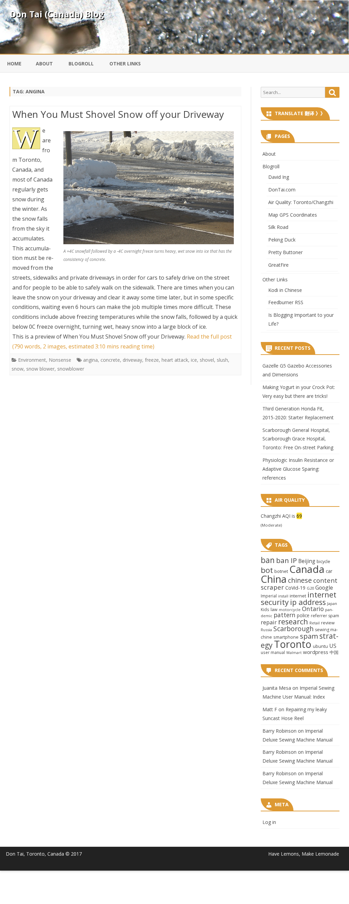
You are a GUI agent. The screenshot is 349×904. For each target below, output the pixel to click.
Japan (332, 603)
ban (268, 560)
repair (269, 622)
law (274, 609)
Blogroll (81, 63)
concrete (110, 360)
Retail (314, 622)
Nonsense (60, 360)
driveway (132, 360)
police (303, 615)
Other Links (125, 63)
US (332, 646)
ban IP (286, 560)
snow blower (40, 368)
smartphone (286, 637)
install (283, 596)
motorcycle (290, 609)
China (274, 579)
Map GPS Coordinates (292, 215)
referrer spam (325, 616)
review (328, 623)
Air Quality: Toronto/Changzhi (300, 202)
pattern (284, 615)
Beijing (306, 561)
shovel (207, 360)
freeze (152, 360)
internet (298, 596)
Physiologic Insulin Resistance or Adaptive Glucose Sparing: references (298, 469)
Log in (269, 822)
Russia (266, 629)
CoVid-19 (295, 588)
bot (267, 570)
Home (14, 63)
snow (18, 368)
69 (299, 516)
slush (222, 360)
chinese (300, 580)
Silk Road (278, 227)
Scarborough (293, 628)
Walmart (294, 652)
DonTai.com (281, 189)
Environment (32, 360)
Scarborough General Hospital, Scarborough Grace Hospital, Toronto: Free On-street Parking (297, 439)
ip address (308, 602)
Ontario (313, 609)
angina (90, 360)
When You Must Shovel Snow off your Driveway (118, 114)
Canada (306, 569)
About (44, 63)
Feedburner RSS (285, 302)
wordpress (315, 652)
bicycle (323, 561)
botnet (281, 571)
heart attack (175, 360)
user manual (273, 652)
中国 (334, 652)
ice (194, 360)
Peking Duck (281, 239)
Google (324, 587)
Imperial (269, 595)
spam (309, 636)
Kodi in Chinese (285, 290)
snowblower (70, 368)
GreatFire (278, 265)
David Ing (278, 177)
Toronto (293, 644)
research (293, 621)
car (329, 571)
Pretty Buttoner (285, 252)
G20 (310, 588)
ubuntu (320, 646)
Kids (265, 609)
